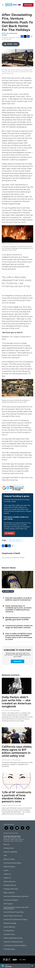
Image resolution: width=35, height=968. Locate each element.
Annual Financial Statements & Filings (15, 919)
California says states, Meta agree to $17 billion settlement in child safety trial (17, 751)
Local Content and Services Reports (15, 945)
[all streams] (32, 966)
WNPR (12, 839)
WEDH (5, 838)
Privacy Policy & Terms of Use (13, 916)
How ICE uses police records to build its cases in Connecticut (18, 599)
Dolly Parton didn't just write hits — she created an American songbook (16, 702)
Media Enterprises (9, 866)
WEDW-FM (7, 839)
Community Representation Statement (16, 896)
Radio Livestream (9, 892)
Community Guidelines (11, 900)
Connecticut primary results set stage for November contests (18, 627)
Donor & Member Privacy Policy (14, 912)
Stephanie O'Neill (9, 34)
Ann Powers (5, 710)
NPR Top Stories (14, 540)
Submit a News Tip (9, 881)
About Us (6, 844)
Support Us (7, 878)
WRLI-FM (21, 839)
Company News (9, 848)
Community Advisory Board (12, 863)
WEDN (10, 838)
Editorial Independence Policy (13, 938)
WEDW (14, 838)
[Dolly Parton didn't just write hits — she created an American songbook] (16, 686)
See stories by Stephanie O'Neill (13, 557)
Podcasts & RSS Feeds (11, 889)
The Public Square (9, 949)
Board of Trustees (9, 859)
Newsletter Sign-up (10, 885)
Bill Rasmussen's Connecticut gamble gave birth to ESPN (18, 619)
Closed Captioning (9, 927)
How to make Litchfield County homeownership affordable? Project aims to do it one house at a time (18, 636)
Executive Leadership (10, 852)
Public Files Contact (9, 841)
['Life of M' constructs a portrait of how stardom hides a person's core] (16, 781)
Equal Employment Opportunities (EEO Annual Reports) (16, 908)
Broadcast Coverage (10, 923)
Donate (29, 5)
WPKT (16, 839)
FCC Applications (9, 930)
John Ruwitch (6, 760)
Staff (5, 855)
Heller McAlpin (6, 805)
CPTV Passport (8, 904)
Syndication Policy (9, 934)
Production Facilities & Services (13, 942)
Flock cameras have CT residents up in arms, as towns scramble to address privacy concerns (18, 609)
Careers (6, 870)
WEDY (19, 838)
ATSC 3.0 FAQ (18, 841)
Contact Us (7, 874)
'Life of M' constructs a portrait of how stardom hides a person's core (16, 797)
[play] (3, 966)
